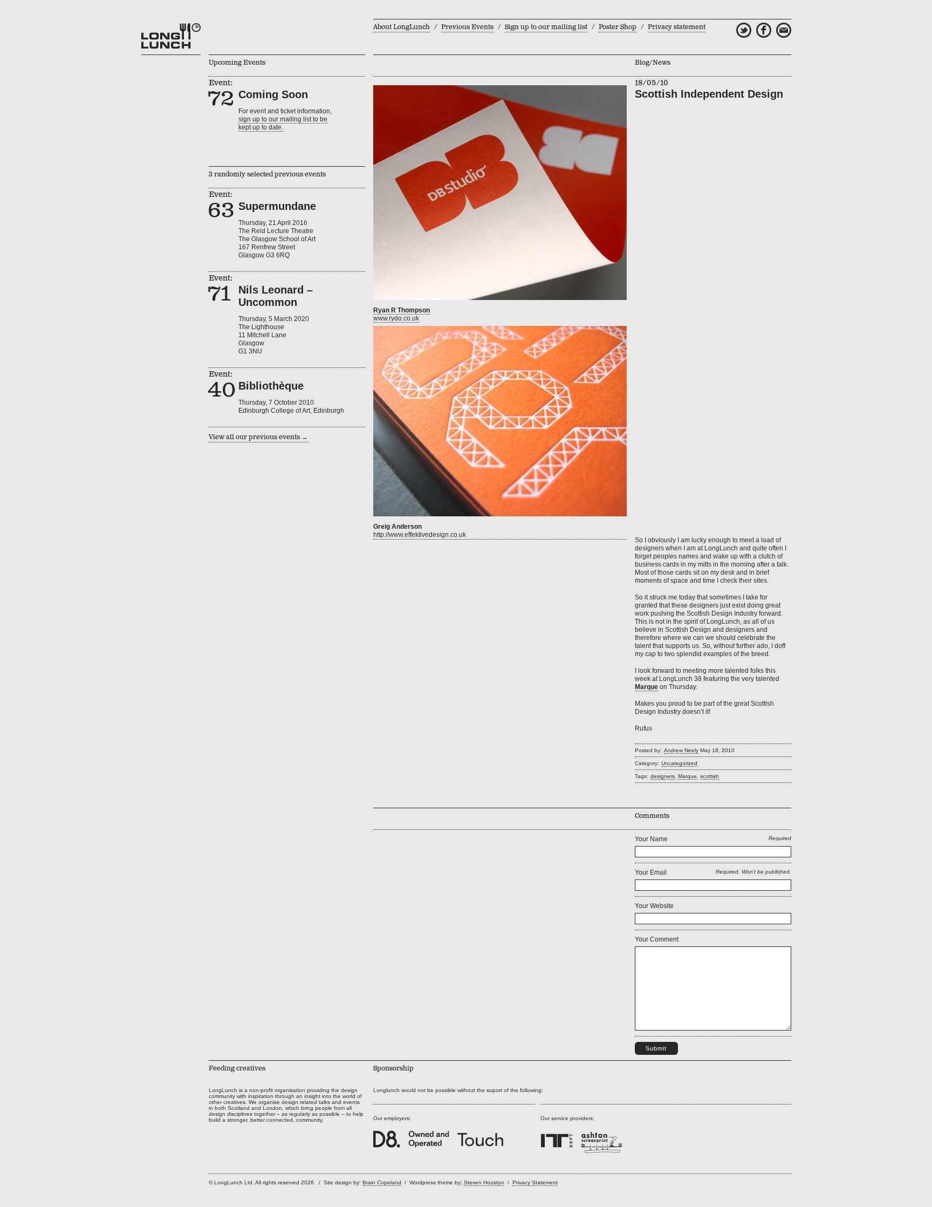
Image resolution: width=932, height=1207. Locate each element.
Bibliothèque (271, 386)
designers (662, 776)
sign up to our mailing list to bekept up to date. (282, 123)
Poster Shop (617, 27)
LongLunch (171, 36)
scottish (709, 776)
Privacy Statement (535, 1182)
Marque (687, 776)
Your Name (651, 839)
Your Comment (657, 939)
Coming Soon (273, 94)
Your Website (654, 906)
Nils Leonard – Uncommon (275, 296)
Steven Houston (484, 1182)
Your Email (651, 872)
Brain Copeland (381, 1182)
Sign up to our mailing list (546, 27)
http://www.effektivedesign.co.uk (419, 534)
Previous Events (467, 27)
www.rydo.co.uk (396, 318)
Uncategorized (679, 763)
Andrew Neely (681, 750)
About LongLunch (401, 27)
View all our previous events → (258, 437)
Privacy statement (676, 27)
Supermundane (277, 206)
